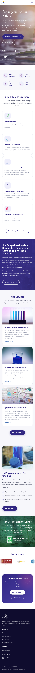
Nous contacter (9, 42)
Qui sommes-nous (10, 282)
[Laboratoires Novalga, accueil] (3, 2)
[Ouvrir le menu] (32, 2)
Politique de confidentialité (19, 669)
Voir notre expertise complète (16, 230)
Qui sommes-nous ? (7, 642)
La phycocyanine (6, 636)
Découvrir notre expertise (12, 36)
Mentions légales (6, 669)
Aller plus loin (9, 508)
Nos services (17, 597)
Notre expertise (6, 633)
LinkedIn (7, 657)
